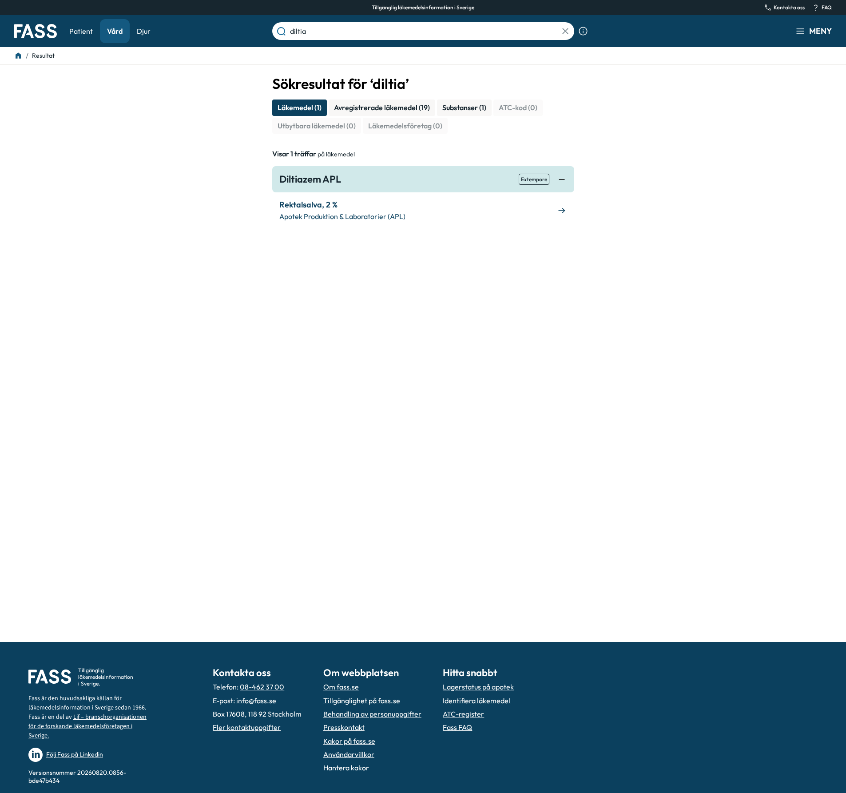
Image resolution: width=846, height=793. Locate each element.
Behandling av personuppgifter (372, 713)
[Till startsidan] (18, 56)
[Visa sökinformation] (583, 31)
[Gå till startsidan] (35, 31)
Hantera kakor (346, 767)
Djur (144, 31)
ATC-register (463, 713)
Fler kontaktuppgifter (247, 727)
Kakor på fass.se (349, 741)
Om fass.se (341, 686)
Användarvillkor (348, 754)
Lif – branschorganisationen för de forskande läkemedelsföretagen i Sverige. (87, 726)
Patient (81, 31)
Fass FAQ (457, 727)
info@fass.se (256, 700)
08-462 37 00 (262, 686)
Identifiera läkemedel (476, 700)
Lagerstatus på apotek (478, 686)
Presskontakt (344, 727)
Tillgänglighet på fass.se (361, 700)
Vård (115, 31)
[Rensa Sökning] (565, 31)
